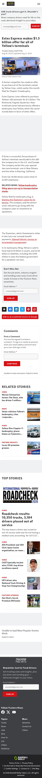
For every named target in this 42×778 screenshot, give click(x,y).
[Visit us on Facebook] (3, 712)
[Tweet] (22, 309)
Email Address (10, 286)
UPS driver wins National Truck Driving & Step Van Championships (13, 583)
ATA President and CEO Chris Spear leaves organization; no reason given (13, 548)
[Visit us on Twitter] (8, 712)
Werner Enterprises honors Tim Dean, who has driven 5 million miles (12, 398)
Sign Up (36, 26)
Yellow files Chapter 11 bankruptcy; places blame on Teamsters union (12, 431)
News (4, 409)
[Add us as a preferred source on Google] (34, 309)
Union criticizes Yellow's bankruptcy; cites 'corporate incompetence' (13, 414)
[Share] (10, 309)
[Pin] (28, 309)
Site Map (35, 768)
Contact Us (25, 768)
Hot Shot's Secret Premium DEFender (11, 599)
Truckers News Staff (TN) (12, 51)
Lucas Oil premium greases (10, 446)
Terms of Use (14, 763)
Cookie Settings (11, 768)
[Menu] (3, 3)
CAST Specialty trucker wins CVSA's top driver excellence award (12, 565)
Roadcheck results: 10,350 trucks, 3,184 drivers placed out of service (17, 519)
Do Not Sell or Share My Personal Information (22, 765)
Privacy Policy (27, 763)
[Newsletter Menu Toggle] (38, 3)
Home (4, 392)
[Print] (4, 309)
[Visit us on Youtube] (14, 712)
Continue (12, 363)
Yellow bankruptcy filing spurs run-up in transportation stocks (20, 188)
